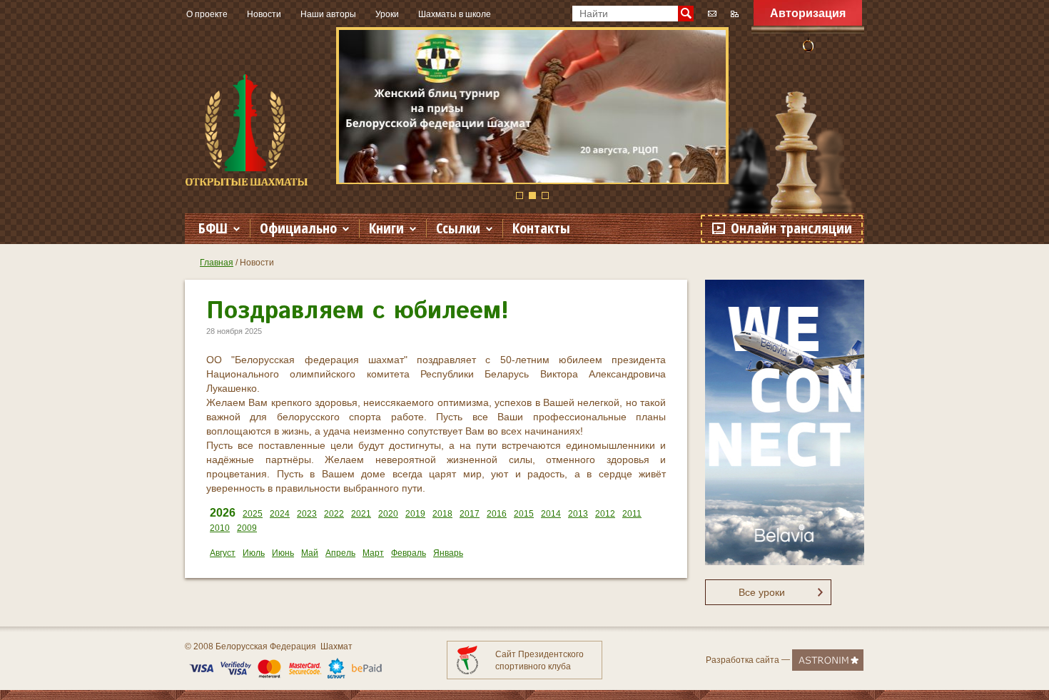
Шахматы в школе (454, 14)
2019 (415, 514)
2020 (388, 514)
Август (222, 553)
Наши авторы (328, 14)
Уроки (387, 14)
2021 (361, 514)
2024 (280, 514)
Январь (448, 553)
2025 (253, 514)
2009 (247, 528)
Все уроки (762, 592)
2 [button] (532, 195)
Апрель (340, 553)
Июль (254, 553)
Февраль (408, 553)
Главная (216, 263)
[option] (532, 105)
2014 (551, 514)
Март (373, 553)
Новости (264, 14)
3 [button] (545, 195)
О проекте (207, 14)
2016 (497, 514)
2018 (442, 514)
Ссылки (458, 228)
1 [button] (519, 195)
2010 (220, 528)
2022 (334, 514)
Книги (386, 228)
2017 (470, 514)
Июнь (283, 553)
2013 (578, 514)
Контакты (541, 228)
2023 (307, 514)
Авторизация (808, 13)
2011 (632, 514)
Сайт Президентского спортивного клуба (539, 660)
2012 (605, 514)
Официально (298, 228)
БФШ (213, 228)
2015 (524, 514)
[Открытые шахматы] (247, 130)
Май (309, 553)
